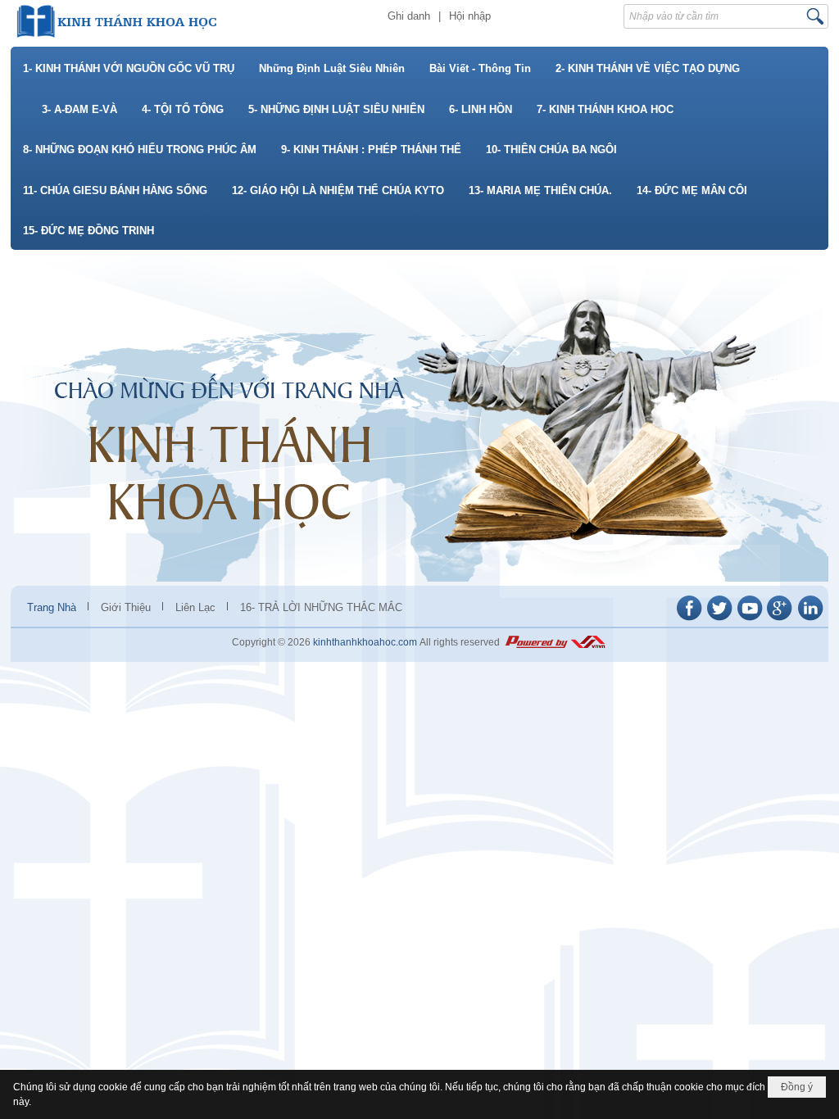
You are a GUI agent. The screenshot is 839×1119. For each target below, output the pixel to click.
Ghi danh (409, 16)
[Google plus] (780, 619)
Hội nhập (470, 16)
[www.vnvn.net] (554, 642)
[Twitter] (719, 619)
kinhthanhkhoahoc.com (365, 642)
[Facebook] (689, 619)
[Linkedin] (810, 619)
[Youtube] (750, 619)
